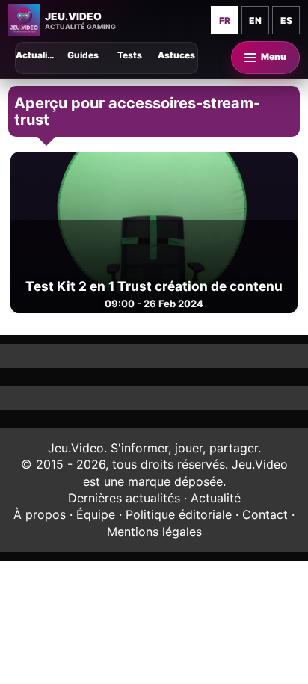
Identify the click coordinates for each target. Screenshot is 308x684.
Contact (265, 514)
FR (224, 20)
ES (286, 20)
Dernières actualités (124, 497)
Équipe (95, 514)
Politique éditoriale (179, 514)
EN (255, 20)
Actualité (216, 497)
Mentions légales (154, 531)
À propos (39, 514)
